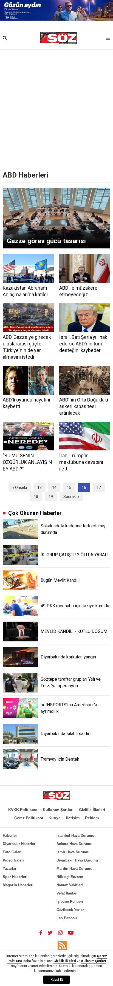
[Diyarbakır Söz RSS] (62, 945)
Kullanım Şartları (58, 809)
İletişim (73, 818)
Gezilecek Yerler (70, 910)
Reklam (92, 818)
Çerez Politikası (28, 818)
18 (36, 496)
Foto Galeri (12, 852)
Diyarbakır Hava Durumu (77, 860)
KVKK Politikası (22, 809)
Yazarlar (9, 868)
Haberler (10, 835)
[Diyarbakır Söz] (58, 38)
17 (99, 487)
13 (39, 487)
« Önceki (19, 487)
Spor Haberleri (15, 877)
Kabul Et (56, 980)
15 (69, 487)
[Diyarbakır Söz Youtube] (71, 932)
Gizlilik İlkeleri (92, 809)
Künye (55, 818)
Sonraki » (71, 496)
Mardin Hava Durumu (74, 868)
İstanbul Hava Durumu (75, 835)
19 (51, 496)
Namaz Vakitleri (69, 885)
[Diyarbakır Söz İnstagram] (60, 932)
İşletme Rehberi (69, 901)
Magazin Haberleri (18, 885)
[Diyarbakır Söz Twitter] (50, 932)
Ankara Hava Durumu (74, 844)
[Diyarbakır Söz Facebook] (40, 932)
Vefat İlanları (67, 893)
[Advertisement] (56, 108)
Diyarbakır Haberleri (19, 844)
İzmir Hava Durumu (72, 852)
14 (54, 487)
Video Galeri (13, 860)
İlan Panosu (66, 918)
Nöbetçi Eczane (69, 877)
